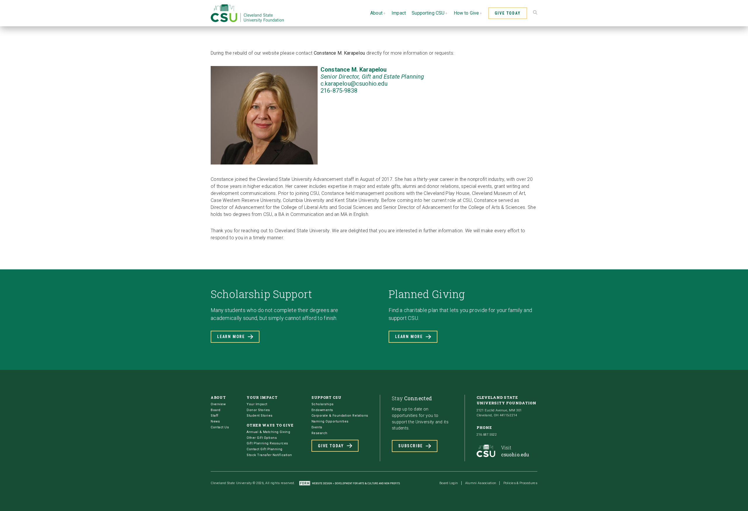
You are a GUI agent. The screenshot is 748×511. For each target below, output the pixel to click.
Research (319, 433)
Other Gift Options (262, 438)
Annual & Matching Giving (268, 432)
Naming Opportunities (330, 421)
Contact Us (220, 427)
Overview (218, 404)
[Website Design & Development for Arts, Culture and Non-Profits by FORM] (349, 483)
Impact (399, 13)
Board (216, 410)
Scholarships (322, 404)
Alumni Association (480, 483)
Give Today (508, 13)
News (215, 421)
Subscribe (410, 446)
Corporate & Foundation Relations (339, 416)
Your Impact (257, 404)
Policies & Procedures (520, 483)
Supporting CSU (428, 13)
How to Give (466, 13)
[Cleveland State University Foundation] (247, 21)
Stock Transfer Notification (269, 455)
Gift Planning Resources (267, 443)
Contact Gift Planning (265, 449)
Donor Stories (258, 410)
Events (316, 427)
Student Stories (260, 416)
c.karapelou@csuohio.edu (354, 83)
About (376, 13)
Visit (515, 451)
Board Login (448, 483)
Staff (215, 416)
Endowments (322, 410)
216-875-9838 (339, 90)
